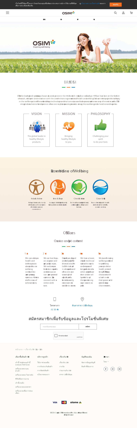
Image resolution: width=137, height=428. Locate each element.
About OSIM (43, 19)
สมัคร (88, 327)
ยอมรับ (115, 5)
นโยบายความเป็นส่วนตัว (90, 3)
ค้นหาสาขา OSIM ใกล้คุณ (82, 305)
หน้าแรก (19, 349)
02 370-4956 (55, 309)
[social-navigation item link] (106, 369)
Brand (60, 19)
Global (93, 19)
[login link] (123, 13)
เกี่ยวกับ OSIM (29, 349)
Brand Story (36, 349)
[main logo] (68, 13)
